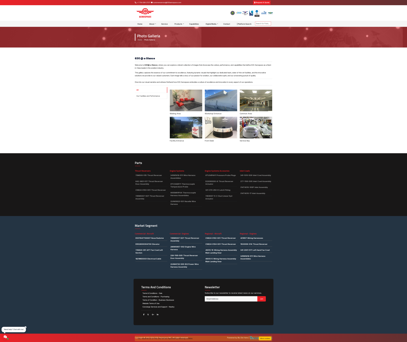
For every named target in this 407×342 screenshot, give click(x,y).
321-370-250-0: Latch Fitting (217, 190)
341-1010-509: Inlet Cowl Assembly (255, 175)
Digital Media (211, 24)
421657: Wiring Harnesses (251, 238)
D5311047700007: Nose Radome (149, 238)
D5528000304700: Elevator (147, 244)
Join (261, 299)
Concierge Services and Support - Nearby (158, 307)
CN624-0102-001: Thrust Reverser (220, 238)
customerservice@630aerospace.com (167, 2)
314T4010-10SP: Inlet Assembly (254, 187)
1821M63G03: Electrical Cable (148, 259)
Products (179, 24)
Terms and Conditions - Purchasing (155, 297)
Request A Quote (262, 2)
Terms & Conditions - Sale (152, 293)
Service (164, 24)
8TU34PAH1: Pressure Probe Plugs (220, 175)
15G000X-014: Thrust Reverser (254, 244)
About (152, 24)
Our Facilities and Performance (148, 96)
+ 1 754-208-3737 (143, 2)
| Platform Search (244, 24)
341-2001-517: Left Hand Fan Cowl (255, 250)
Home (139, 24)
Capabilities (194, 24)
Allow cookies (265, 338)
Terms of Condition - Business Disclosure (158, 300)
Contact (226, 24)
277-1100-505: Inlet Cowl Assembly (255, 181)
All (137, 90)
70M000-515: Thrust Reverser (148, 175)
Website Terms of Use (150, 303)
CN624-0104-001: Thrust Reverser (220, 244)
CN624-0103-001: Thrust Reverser (150, 190)
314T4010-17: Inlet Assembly (252, 193)
